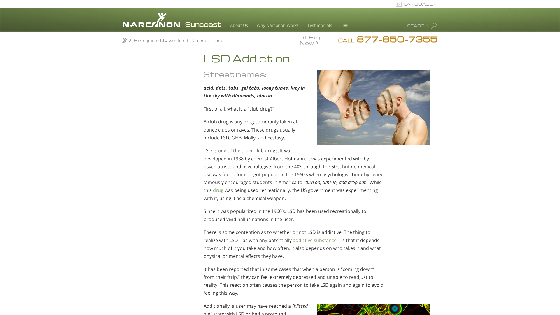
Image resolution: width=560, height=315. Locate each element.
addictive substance (315, 240)
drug (218, 190)
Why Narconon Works (278, 25)
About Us (239, 25)
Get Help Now (309, 40)
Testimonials (319, 25)
